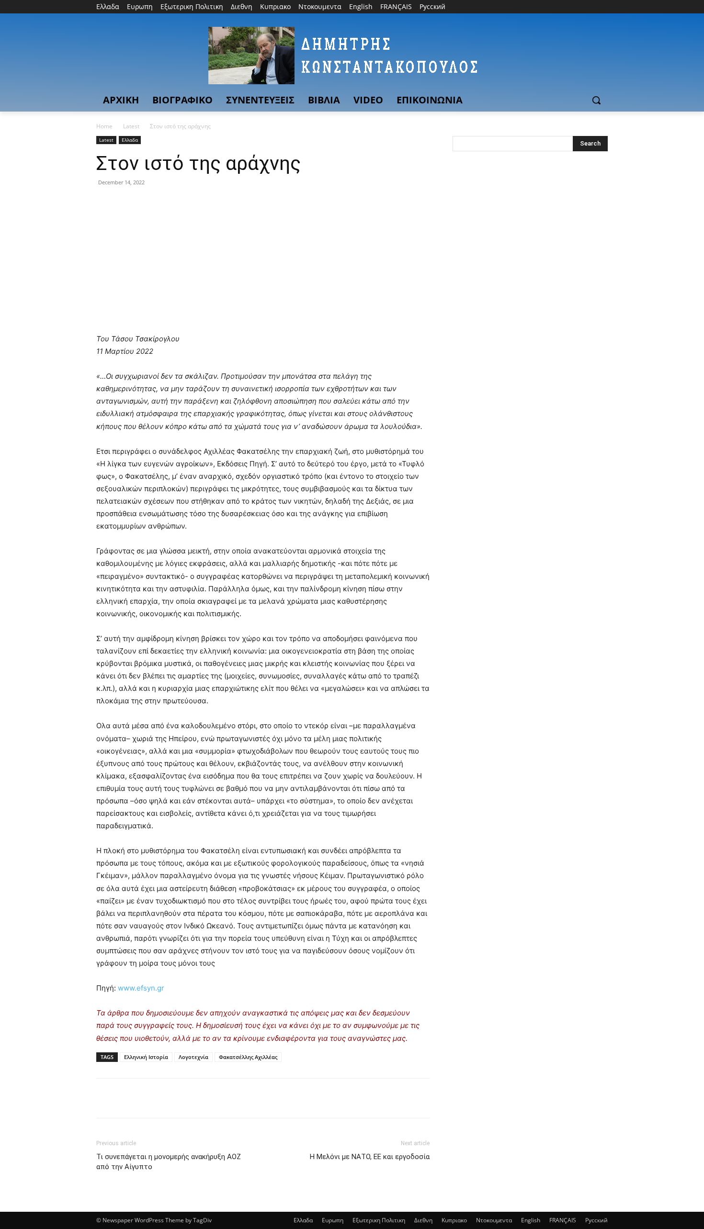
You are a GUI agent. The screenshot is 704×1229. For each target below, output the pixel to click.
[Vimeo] (588, 6)
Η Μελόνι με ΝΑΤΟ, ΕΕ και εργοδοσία (370, 1156)
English (530, 1220)
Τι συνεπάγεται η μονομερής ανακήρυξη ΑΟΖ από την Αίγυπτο (168, 1161)
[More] (194, 204)
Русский (596, 1220)
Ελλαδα (130, 139)
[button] (596, 100)
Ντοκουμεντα (494, 1220)
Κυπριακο (454, 1220)
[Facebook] (549, 6)
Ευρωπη (332, 1220)
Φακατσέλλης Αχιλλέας (248, 1056)
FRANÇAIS (562, 1220)
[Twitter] (575, 6)
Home (104, 126)
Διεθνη (423, 1220)
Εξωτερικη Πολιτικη (378, 1220)
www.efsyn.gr (140, 987)
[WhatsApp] (172, 204)
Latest (131, 126)
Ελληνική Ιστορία (146, 1056)
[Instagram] (562, 6)
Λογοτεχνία (193, 1056)
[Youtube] (602, 6)
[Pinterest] (149, 204)
